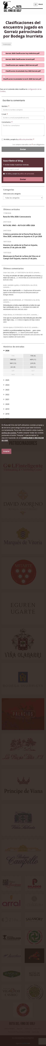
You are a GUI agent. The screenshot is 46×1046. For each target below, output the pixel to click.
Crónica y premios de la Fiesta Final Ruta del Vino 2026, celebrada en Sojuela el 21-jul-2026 (22, 235)
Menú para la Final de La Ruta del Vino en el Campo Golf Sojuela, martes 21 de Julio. (21, 257)
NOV (13, 374)
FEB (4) (33, 356)
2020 (7, 404)
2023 (7, 390)
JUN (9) (32, 363)
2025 (7, 380)
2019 (7, 409)
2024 (7, 385)
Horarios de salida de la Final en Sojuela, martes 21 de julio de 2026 (20, 246)
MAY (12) (13, 363)
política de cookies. (9, 433)
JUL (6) (13, 367)
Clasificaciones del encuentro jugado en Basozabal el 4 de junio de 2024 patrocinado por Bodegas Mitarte (22, 292)
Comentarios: (7, 122)
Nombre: (5, 106)
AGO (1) (33, 367)
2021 (7, 399)
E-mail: (5, 114)
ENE (13, 356)
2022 (7, 394)
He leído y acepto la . (19, 139)
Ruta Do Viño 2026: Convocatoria (17, 217)
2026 (7, 350)
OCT (33, 371)
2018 (7, 414)
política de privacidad (25, 139)
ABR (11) (33, 359)
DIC (33, 374)
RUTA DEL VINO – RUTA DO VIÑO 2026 (19, 225)
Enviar (23, 149)
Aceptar (6, 451)
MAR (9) (13, 359)
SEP (13, 371)
